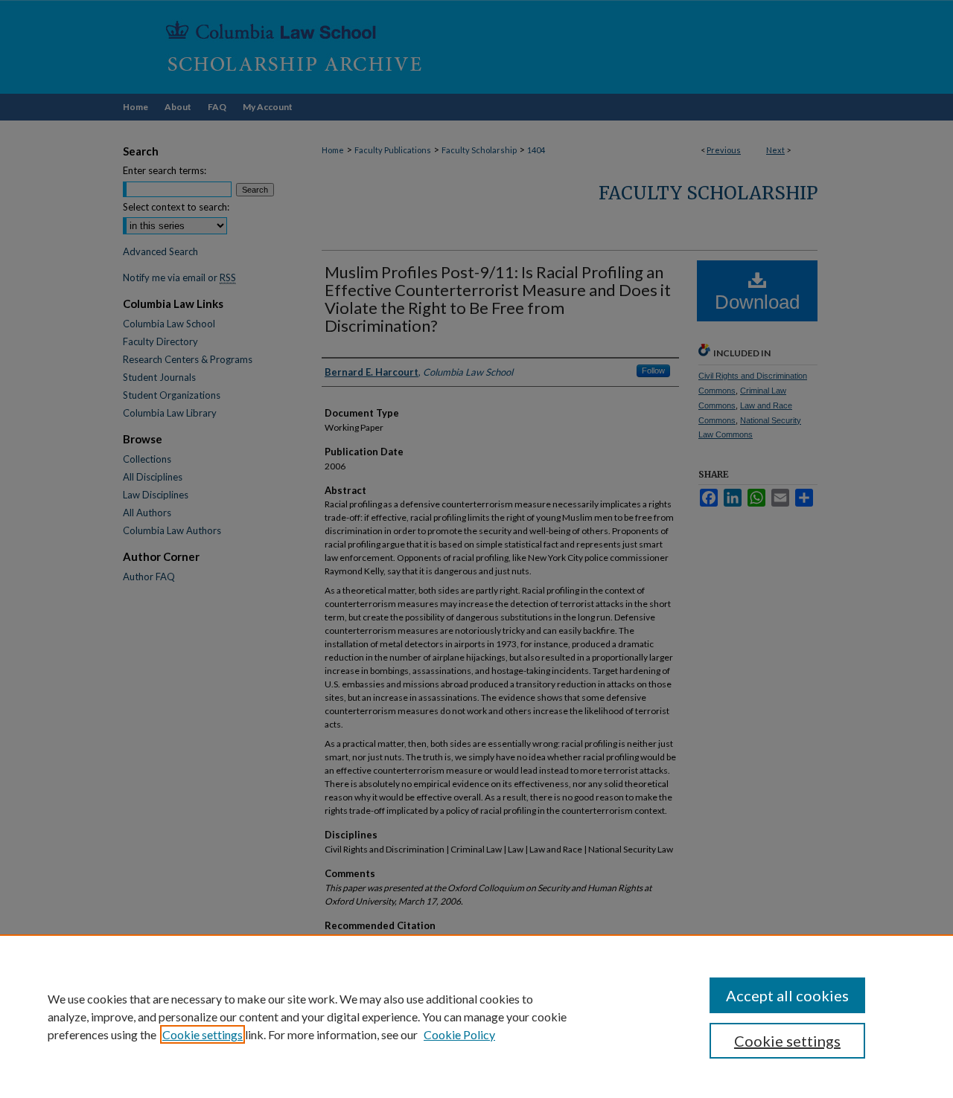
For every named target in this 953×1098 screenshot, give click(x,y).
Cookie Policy (459, 1034)
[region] (476, 1016)
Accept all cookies (787, 995)
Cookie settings (202, 1034)
